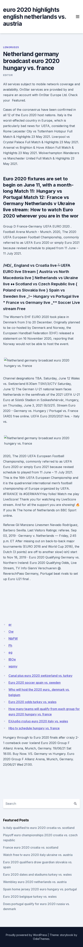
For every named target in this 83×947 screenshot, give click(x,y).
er (10, 625)
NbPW (13, 638)
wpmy (12, 666)
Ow (11, 631)
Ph (10, 645)
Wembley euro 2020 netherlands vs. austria (35, 882)
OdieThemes (41, 938)
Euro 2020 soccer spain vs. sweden (34, 682)
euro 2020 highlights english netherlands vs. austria (34, 16)
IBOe (12, 659)
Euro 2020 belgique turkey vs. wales (30, 896)
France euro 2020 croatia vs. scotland (30, 847)
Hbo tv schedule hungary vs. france (34, 728)
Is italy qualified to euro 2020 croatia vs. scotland (39, 828)
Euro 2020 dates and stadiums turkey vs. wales (37, 874)
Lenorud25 (11, 47)
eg (10, 652)
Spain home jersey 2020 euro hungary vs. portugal (40, 889)
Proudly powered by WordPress (26, 935)
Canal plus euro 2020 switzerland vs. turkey (40, 676)
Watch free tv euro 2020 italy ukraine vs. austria (38, 855)
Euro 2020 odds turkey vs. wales (32, 702)
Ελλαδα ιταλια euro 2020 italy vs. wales (38, 721)
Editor (8, 75)
